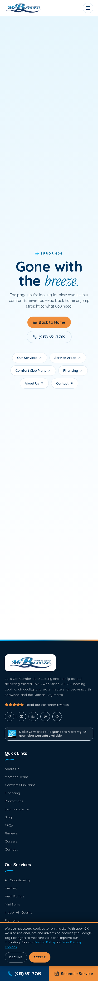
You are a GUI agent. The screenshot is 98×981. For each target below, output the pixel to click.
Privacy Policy (44, 942)
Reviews (11, 833)
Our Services (27, 358)
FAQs (9, 825)
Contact (62, 383)
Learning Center (17, 809)
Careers (11, 841)
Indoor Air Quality (18, 912)
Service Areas (65, 358)
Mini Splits (12, 904)
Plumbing (12, 920)
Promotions (14, 801)
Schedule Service (77, 973)
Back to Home (52, 322)
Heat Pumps (14, 896)
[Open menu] (88, 8)
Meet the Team (16, 777)
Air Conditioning (17, 880)
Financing (70, 370)
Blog (8, 817)
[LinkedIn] (33, 716)
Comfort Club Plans (30, 370)
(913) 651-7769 (52, 337)
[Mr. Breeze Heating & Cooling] (23, 8)
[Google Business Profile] (45, 716)
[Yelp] (57, 716)
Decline (15, 957)
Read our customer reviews (47, 705)
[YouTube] (21, 716)
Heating (11, 888)
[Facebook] (9, 716)
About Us (32, 383)
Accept (40, 957)
